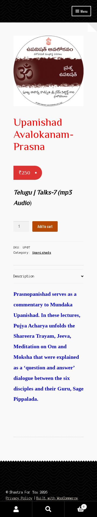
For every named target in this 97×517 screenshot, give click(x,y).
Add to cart (45, 226)
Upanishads (41, 252)
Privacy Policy (19, 498)
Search (48, 509)
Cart (75, 505)
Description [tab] (23, 276)
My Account (16, 509)
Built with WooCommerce (57, 498)
